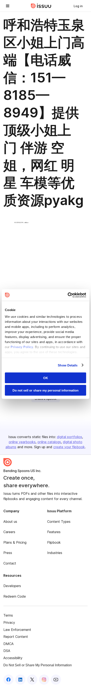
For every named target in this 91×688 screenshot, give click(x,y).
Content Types (58, 521)
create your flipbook (69, 447)
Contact (9, 563)
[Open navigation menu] (7, 6)
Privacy (9, 622)
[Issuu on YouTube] (56, 680)
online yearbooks (22, 442)
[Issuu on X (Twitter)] (32, 680)
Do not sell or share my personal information (45, 390)
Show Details (67, 365)
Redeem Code (14, 596)
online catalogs (49, 442)
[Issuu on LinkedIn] (20, 680)
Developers (12, 586)
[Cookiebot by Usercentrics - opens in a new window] (67, 295)
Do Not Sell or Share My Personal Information (37, 665)
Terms (8, 615)
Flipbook (54, 542)
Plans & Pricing (14, 542)
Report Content (15, 636)
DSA (6, 651)
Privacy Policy (22, 347)
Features (54, 532)
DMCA (8, 644)
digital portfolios (69, 437)
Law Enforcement (17, 630)
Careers (9, 532)
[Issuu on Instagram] (44, 680)
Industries (54, 553)
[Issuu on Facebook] (8, 680)
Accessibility (12, 658)
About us (10, 521)
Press (7, 553)
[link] (78, 6)
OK (45, 378)
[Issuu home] (41, 6)
